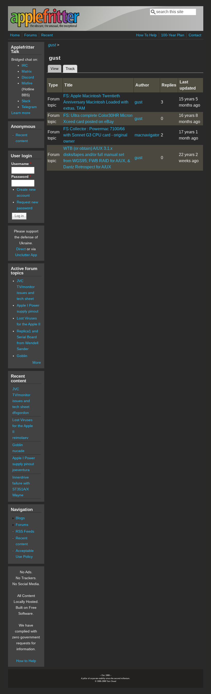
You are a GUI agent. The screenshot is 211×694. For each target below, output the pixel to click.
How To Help (146, 35)
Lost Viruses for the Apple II (22, 426)
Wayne (17, 495)
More (36, 362)
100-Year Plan (172, 35)
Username (21, 164)
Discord (28, 77)
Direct (21, 249)
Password (21, 177)
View (54, 68)
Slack (26, 101)
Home (15, 35)
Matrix (27, 71)
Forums (30, 35)
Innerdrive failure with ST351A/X (21, 483)
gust (52, 45)
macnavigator (147, 135)
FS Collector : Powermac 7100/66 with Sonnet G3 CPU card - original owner (95, 135)
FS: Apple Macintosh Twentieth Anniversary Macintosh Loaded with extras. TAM (95, 102)
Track (71, 68)
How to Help (26, 661)
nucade (18, 451)
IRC (25, 65)
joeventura (21, 470)
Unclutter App (26, 255)
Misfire (27, 83)
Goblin (22, 356)
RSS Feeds (25, 531)
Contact (195, 35)
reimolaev (20, 438)
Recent (47, 35)
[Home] (44, 26)
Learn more (20, 113)
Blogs (20, 518)
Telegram (29, 107)
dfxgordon (20, 413)
